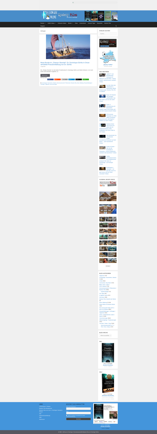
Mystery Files (107, 23)
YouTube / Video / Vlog (105, 323)
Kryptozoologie (104, 291)
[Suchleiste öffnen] (116, 26)
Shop (76, 23)
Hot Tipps (101, 293)
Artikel (101, 281)
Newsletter (99, 23)
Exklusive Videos (62, 23)
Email (67, 411)
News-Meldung (80, 82)
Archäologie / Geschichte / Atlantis (49, 82)
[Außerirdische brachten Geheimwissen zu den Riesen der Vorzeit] (103, 242)
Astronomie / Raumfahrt (105, 282)
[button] (50, 79)
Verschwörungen (53, 84)
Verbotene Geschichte (108, 395)
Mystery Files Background (45, 408)
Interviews (101, 297)
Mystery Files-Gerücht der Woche (107, 299)
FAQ (40, 413)
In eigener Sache (103, 295)
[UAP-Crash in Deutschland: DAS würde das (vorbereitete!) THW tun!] (112, 260)
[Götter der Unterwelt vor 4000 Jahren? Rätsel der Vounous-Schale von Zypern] (112, 225)
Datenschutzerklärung (44, 415)
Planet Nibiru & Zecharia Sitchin (107, 304)
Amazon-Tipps (91, 23)
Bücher (70, 23)
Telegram (42, 26)
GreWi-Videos (51, 23)
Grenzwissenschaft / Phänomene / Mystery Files (67, 82)
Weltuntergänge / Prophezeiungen (107, 320)
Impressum (42, 419)
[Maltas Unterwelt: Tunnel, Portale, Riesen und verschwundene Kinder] (112, 231)
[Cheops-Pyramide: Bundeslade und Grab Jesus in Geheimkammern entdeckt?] (112, 237)
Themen (42, 23)
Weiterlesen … (45, 75)
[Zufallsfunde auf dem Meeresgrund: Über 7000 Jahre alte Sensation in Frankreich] (103, 237)
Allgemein (101, 275)
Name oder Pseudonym (71, 406)
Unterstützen (82, 23)
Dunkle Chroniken (108, 365)
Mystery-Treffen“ (108, 64)
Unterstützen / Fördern (44, 406)
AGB (40, 417)
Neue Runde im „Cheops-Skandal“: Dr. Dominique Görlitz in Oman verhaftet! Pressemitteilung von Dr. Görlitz (64, 63)
